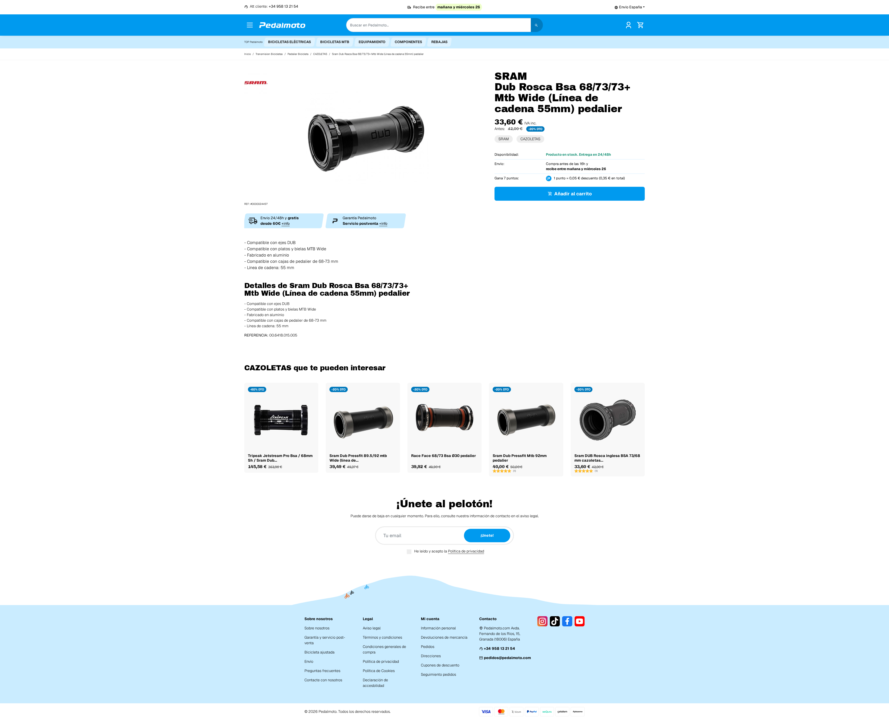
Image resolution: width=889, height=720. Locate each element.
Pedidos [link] (427, 646)
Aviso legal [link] (372, 628)
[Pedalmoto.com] (282, 25)
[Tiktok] (555, 621)
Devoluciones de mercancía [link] (444, 637)
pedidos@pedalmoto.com (507, 657)
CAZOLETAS (530, 138)
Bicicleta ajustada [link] (319, 652)
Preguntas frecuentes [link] (322, 670)
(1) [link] (514, 471)
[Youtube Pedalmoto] (580, 621)
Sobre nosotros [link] (316, 628)
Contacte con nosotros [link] (323, 680)
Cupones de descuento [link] (440, 665)
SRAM (503, 138)
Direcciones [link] (431, 655)
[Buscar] (537, 25)
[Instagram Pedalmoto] (542, 621)
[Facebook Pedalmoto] (567, 621)
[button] (629, 7)
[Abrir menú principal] (249, 25)
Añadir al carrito (573, 194)
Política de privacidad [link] (381, 661)
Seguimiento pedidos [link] (438, 674)
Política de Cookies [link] (379, 670)
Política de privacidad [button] (466, 551)
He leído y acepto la (449, 551)
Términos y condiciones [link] (382, 637)
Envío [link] (308, 661)
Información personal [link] (438, 628)
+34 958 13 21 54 (499, 648)
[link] (628, 24)
